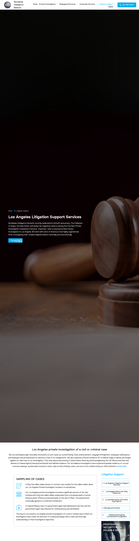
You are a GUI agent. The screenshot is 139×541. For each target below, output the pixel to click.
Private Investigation (47, 4)
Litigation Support (106, 4)
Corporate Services (87, 4)
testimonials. (122, 466)
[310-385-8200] (120, 5)
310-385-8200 (128, 5)
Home (35, 4)
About (110, 7)
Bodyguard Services (68, 4)
